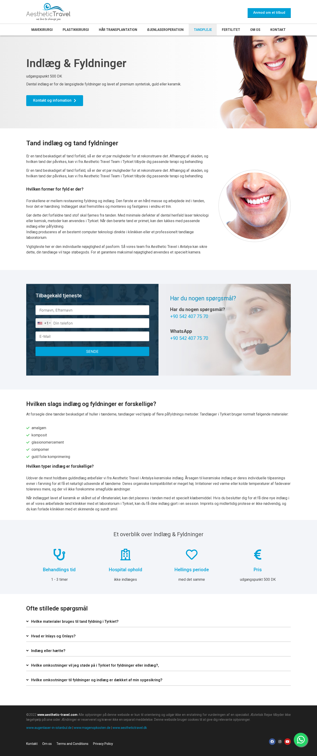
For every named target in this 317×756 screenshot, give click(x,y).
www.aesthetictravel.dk (130, 728)
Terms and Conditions (72, 744)
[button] (158, 621)
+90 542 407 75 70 (189, 316)
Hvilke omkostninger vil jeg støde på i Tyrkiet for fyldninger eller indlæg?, (95, 665)
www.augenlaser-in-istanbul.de (49, 728)
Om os (255, 30)
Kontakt (32, 744)
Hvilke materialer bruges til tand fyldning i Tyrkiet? (75, 621)
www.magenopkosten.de (92, 728)
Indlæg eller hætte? (48, 651)
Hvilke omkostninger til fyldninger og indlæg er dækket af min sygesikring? (96, 680)
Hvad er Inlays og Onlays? (53, 636)
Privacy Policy (103, 744)
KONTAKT (278, 30)
